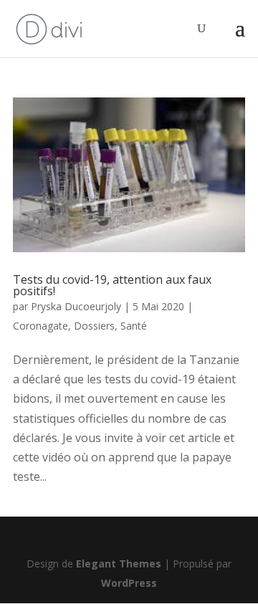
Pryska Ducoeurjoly (76, 306)
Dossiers (94, 325)
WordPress (129, 583)
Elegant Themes (118, 563)
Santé (133, 325)
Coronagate (40, 325)
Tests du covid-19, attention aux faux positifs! (112, 285)
